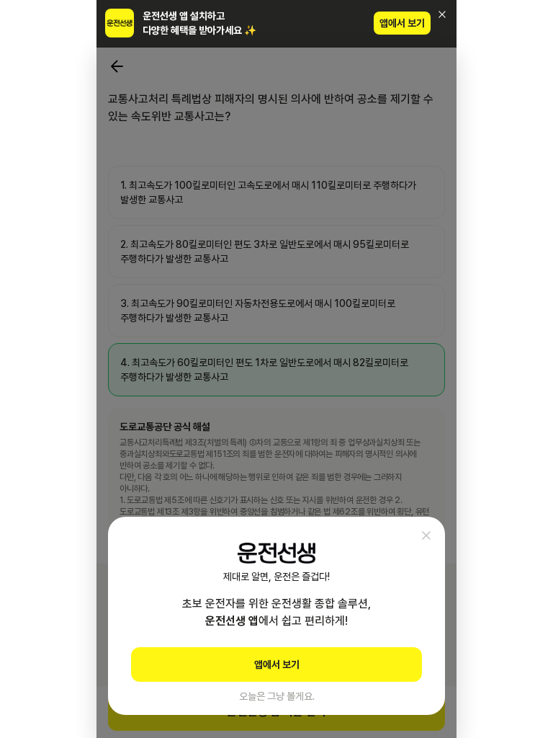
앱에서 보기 (402, 23)
